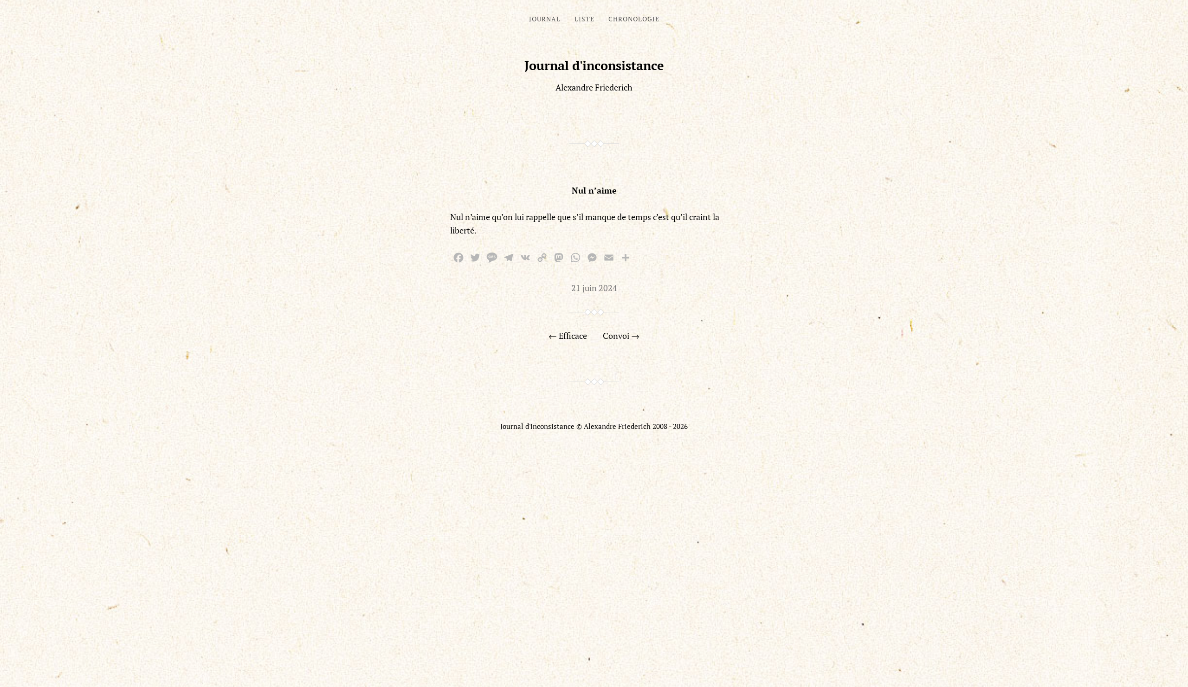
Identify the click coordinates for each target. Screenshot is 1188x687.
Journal (545, 18)
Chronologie (633, 18)
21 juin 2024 (594, 287)
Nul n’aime (594, 190)
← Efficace (568, 335)
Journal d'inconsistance (594, 65)
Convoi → (621, 335)
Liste (584, 18)
